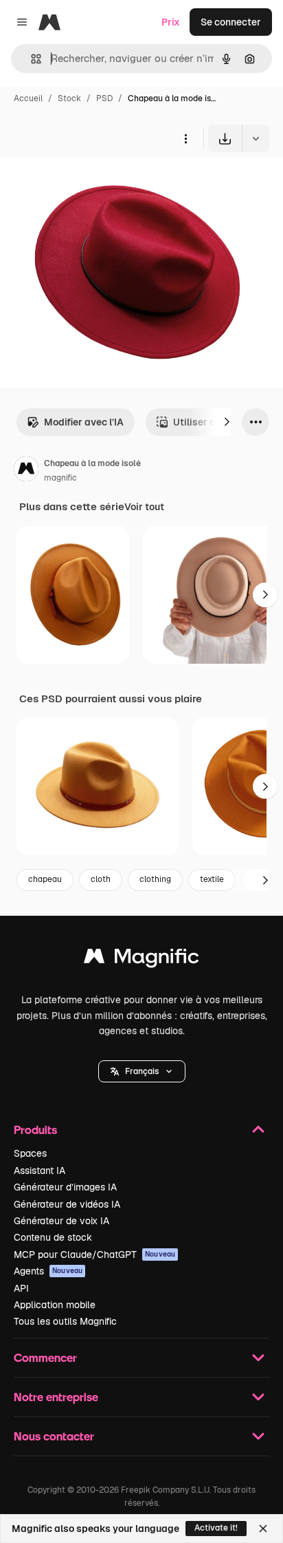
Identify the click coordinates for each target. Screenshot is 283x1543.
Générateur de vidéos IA (67, 1204)
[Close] (263, 1528)
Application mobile (54, 1305)
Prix (170, 22)
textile (212, 879)
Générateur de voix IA (61, 1221)
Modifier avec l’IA (84, 422)
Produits (35, 1129)
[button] (141, 1071)
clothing (155, 879)
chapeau (45, 879)
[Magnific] (141, 959)
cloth (101, 879)
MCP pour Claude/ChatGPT (94, 1254)
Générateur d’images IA (65, 1187)
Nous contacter (54, 1436)
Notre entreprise (56, 1396)
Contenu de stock (53, 1237)
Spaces (30, 1153)
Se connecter (231, 22)
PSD (104, 98)
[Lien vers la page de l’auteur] (26, 470)
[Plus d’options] (185, 138)
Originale (91, 184)
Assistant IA (39, 1170)
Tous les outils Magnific (65, 1321)
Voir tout (144, 507)
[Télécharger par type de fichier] (255, 138)
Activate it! (216, 1527)
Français (142, 1071)
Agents (48, 1271)
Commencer (45, 1357)
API (21, 1288)
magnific (60, 477)
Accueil (28, 98)
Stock (69, 98)
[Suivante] (226, 422)
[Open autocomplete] (30, 59)
